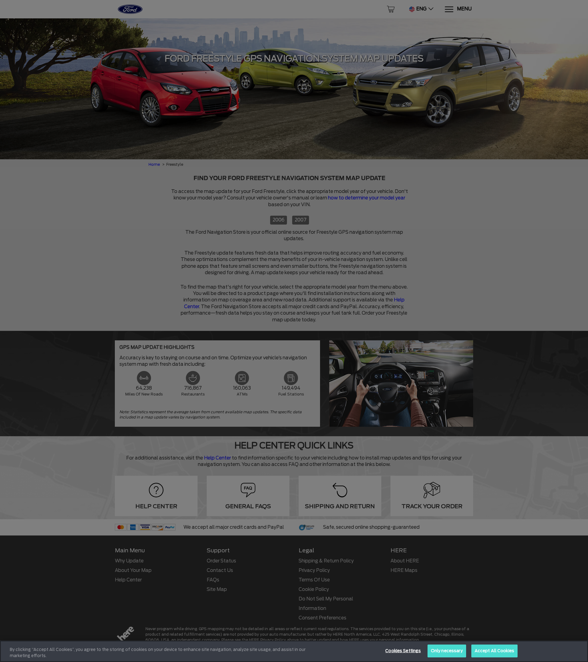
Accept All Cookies (494, 651)
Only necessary (447, 651)
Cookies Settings (403, 651)
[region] (294, 651)
